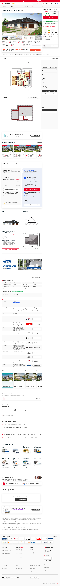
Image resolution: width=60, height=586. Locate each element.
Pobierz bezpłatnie (35, 135)
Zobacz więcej (21, 471)
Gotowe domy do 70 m (19, 552)
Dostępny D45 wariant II (6, 153)
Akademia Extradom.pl (19, 566)
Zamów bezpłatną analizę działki (11, 249)
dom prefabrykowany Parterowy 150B (30, 382)
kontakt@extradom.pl (48, 554)
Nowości (16, 6)
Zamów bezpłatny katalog (5, 563)
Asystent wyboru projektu (34, 552)
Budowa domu (23, 3)
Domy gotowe (29, 3)
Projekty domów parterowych (6, 550)
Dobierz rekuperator (37, 365)
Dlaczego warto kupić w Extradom (35, 563)
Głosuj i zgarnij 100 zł (36, 50)
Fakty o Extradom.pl (19, 568)
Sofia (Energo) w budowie (8, 477)
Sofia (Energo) (9, 8)
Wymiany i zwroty (32, 568)
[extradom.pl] (6, 4)
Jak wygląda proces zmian (54, 58)
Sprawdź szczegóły (37, 324)
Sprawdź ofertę (36, 361)
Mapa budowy (32, 555)
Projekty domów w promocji (20, 563)
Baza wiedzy (4, 571)
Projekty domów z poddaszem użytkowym (8, 552)
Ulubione (31, 549)
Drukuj (33, 277)
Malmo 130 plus (7, 382)
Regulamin (31, 569)
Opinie (17, 565)
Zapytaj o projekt (51, 19)
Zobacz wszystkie (39, 142)
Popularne (20, 6)
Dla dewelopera (52, 6)
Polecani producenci (5, 572)
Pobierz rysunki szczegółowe (50, 91)
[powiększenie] (39, 62)
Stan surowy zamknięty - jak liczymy (11, 189)
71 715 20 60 (46, 3)
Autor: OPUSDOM (4, 255)
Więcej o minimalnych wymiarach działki (31, 248)
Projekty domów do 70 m (6, 556)
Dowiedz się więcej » (16, 305)
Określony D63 (16, 153)
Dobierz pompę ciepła (36, 347)
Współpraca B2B (46, 566)
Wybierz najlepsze (37, 333)
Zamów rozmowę (54, 45)
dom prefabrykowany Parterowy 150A (18, 382)
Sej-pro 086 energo (29, 153)
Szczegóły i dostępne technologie (32, 204)
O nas (45, 564)
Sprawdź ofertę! (36, 342)
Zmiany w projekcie (5, 565)
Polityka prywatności (33, 571)
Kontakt (56, 6)
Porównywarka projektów (34, 550)
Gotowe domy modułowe (19, 549)
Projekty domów (5, 8)
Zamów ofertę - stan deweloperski (32, 189)
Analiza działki (47, 6)
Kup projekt (51, 17)
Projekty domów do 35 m (6, 555)
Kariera (45, 570)
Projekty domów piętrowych (6, 553)
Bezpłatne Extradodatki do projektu (35, 565)
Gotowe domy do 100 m (19, 553)
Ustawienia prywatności (33, 572)
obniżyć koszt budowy (15, 202)
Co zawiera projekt (4, 566)
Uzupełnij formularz (35, 509)
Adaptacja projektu (4, 568)
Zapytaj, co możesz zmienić (49, 93)
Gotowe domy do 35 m (19, 550)
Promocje (31, 6)
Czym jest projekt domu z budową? (21, 557)
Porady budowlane (4, 569)
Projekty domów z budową (20, 559)
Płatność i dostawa (33, 566)
